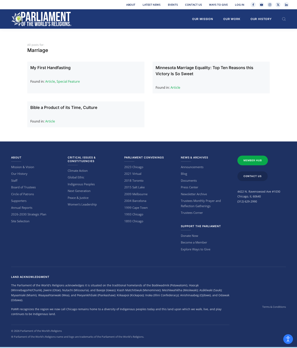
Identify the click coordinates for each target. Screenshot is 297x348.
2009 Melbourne (135, 194)
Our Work (231, 19)
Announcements (192, 167)
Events (173, 4)
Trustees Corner (192, 213)
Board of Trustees (23, 187)
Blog (184, 174)
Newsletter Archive (194, 194)
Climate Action (78, 171)
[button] (284, 19)
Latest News (152, 4)
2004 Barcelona (135, 201)
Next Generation (79, 191)
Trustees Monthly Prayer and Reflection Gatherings (201, 203)
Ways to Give (218, 4)
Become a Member (194, 242)
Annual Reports (21, 208)
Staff (14, 180)
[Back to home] (41, 19)
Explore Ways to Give (195, 249)
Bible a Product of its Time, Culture (63, 107)
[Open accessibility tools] (288, 339)
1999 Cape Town (136, 208)
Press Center (189, 187)
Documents (189, 180)
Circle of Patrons (22, 194)
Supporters (18, 201)
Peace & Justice (78, 198)
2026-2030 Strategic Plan (28, 214)
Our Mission (202, 19)
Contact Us (193, 4)
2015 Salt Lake (134, 187)
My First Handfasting (50, 67)
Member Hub (252, 160)
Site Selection (20, 221)
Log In (239, 4)
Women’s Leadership (82, 204)
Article (50, 81)
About (130, 4)
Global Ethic (76, 177)
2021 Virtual (132, 174)
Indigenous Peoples (81, 184)
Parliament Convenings (144, 157)
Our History (261, 19)
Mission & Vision (22, 167)
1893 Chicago (133, 221)
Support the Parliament (201, 226)
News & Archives (194, 157)
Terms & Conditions (274, 307)
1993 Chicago (133, 214)
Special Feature (68, 81)
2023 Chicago (133, 167)
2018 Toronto (133, 180)
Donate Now (189, 236)
